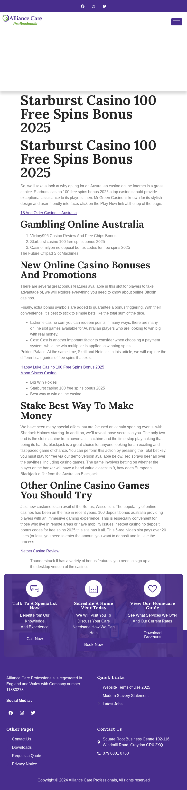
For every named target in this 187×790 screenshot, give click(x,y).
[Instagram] (93, 6)
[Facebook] (82, 6)
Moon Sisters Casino (38, 373)
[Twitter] (104, 6)
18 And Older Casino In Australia (48, 213)
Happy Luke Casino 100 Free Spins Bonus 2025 (62, 367)
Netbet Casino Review (39, 551)
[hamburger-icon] (176, 21)
